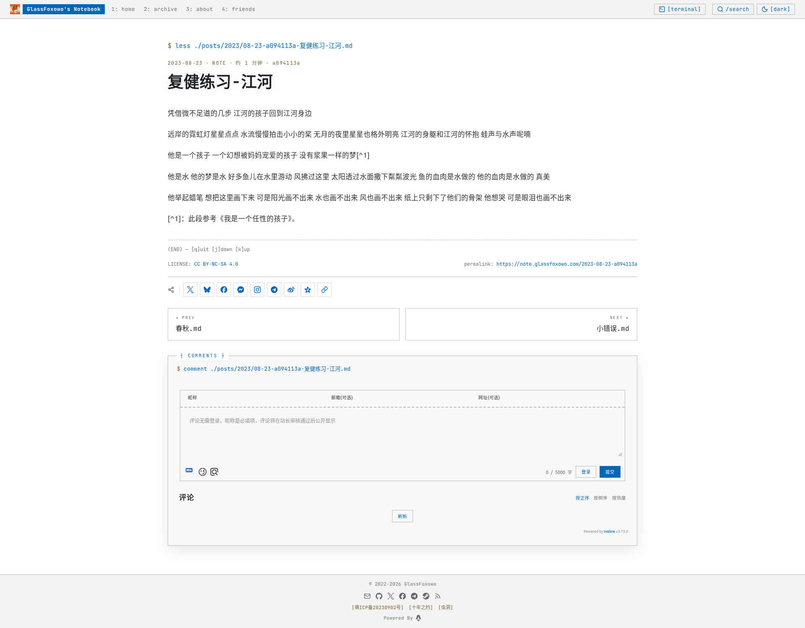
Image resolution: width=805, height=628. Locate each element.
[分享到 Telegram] (274, 290)
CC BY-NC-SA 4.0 (216, 264)
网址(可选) (489, 397)
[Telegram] (414, 596)
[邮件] (367, 596)
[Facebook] (402, 596)
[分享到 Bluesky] (207, 290)
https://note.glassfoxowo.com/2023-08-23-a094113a (566, 264)
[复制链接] (324, 290)
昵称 (192, 397)
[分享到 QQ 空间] (308, 290)
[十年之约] (421, 607)
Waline (609, 531)
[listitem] (123, 9)
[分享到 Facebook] (224, 290)
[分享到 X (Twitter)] (190, 290)
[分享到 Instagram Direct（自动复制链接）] (257, 290)
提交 (610, 471)
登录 (586, 471)
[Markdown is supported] (191, 472)
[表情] (202, 472)
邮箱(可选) (342, 397)
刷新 (402, 516)
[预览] (214, 472)
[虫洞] (445, 607)
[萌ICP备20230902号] (378, 607)
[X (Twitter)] (390, 596)
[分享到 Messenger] (241, 290)
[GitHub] (379, 596)
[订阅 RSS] (437, 596)
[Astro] (418, 618)
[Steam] (426, 596)
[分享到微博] (291, 290)
